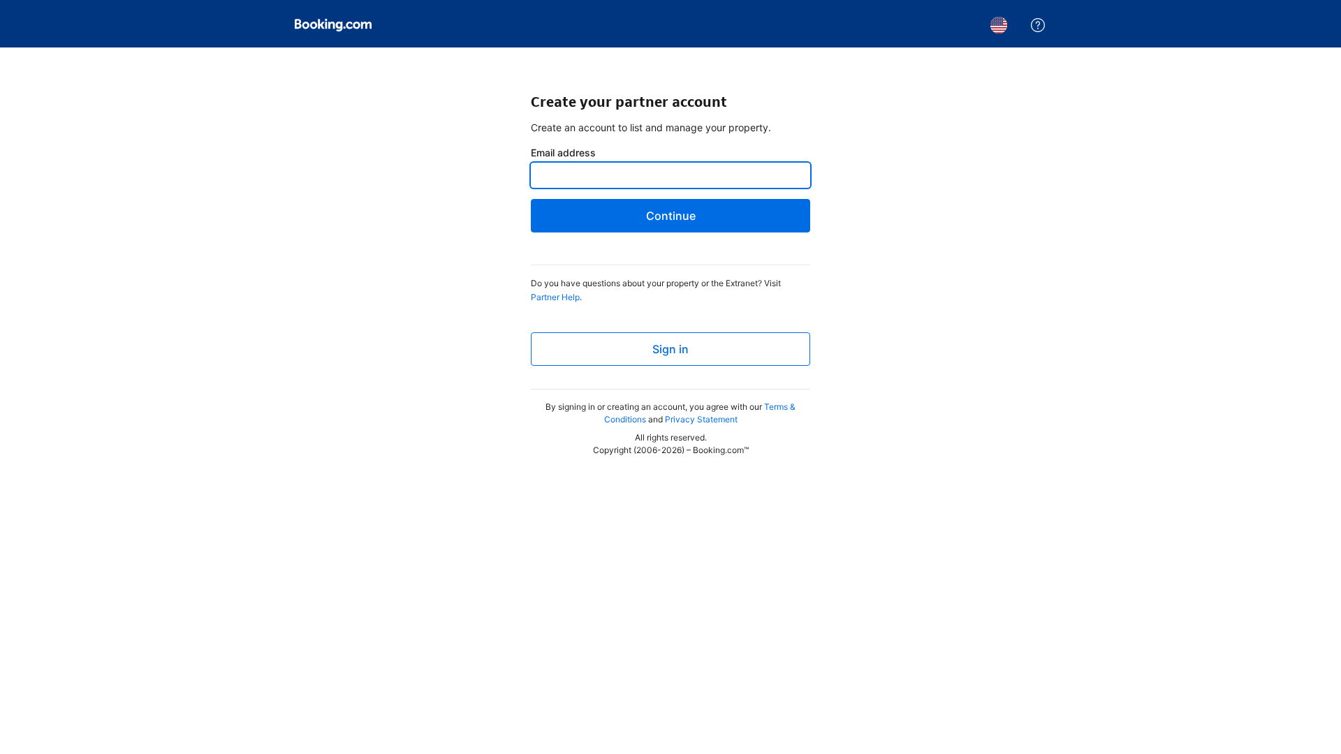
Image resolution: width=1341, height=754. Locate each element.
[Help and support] (1038, 25)
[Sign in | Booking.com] (333, 25)
